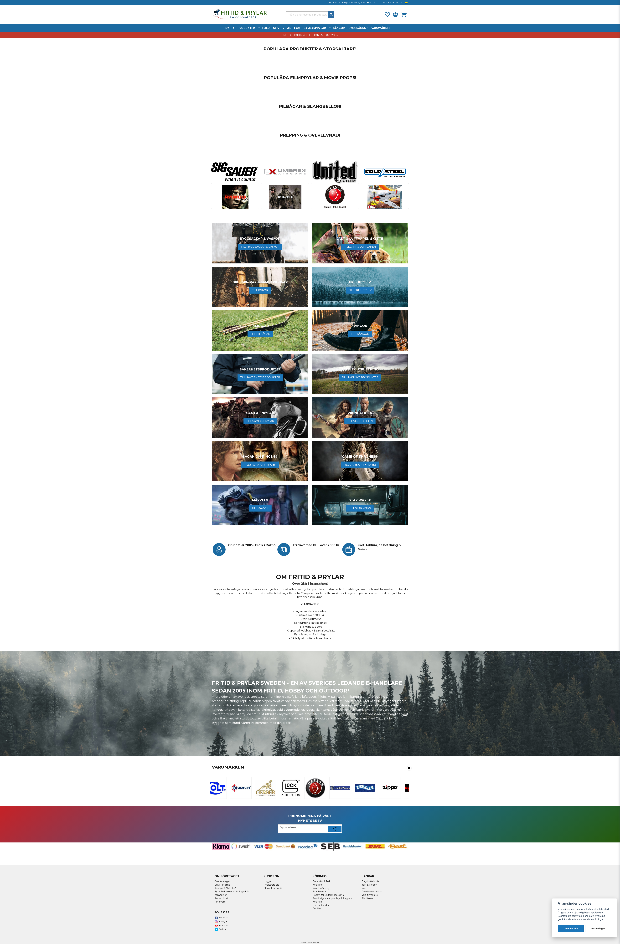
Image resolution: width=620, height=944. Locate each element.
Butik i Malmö (222, 884)
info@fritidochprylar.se (354, 2)
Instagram (224, 921)
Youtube (223, 925)
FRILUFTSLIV (270, 28)
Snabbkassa (319, 891)
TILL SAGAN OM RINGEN (260, 464)
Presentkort (221, 898)
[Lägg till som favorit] (387, 14)
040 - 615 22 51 (333, 2)
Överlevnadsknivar (372, 891)
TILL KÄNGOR (360, 333)
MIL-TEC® (293, 28)
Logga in (269, 881)
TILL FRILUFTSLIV (360, 290)
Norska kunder (321, 905)
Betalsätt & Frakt (322, 881)
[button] (406, 3)
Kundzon (371, 2)
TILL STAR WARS (360, 508)
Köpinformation (391, 2)
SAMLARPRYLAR (315, 28)
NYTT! (229, 28)
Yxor (364, 888)
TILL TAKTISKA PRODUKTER (359, 377)
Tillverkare (220, 901)
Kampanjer (220, 894)
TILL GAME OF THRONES (359, 464)
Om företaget (222, 881)
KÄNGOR (339, 28)
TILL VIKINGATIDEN (360, 421)
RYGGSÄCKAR (358, 28)
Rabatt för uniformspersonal (328, 894)
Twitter (222, 929)
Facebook (224, 917)
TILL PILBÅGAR (260, 333)
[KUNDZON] (395, 14)
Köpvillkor (318, 884)
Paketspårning (321, 888)
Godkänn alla (571, 928)
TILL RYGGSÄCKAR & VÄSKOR (260, 246)
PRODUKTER (246, 28)
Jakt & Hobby (369, 884)
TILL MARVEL (260, 508)
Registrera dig (271, 884)
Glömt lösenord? (273, 888)
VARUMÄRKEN (380, 28)
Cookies (317, 908)
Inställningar (598, 928)
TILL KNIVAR (260, 290)
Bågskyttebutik (370, 881)
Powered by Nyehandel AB (310, 942)
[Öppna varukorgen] (404, 14)
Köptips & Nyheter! (225, 888)
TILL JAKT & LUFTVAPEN (360, 246)
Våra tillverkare (370, 894)
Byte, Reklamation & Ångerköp (231, 891)
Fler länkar (367, 898)
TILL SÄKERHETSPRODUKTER (260, 377)
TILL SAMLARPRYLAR (260, 421)
